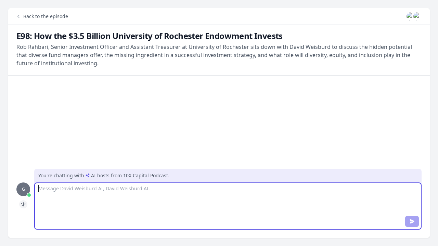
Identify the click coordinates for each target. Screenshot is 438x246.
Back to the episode (45, 16)
